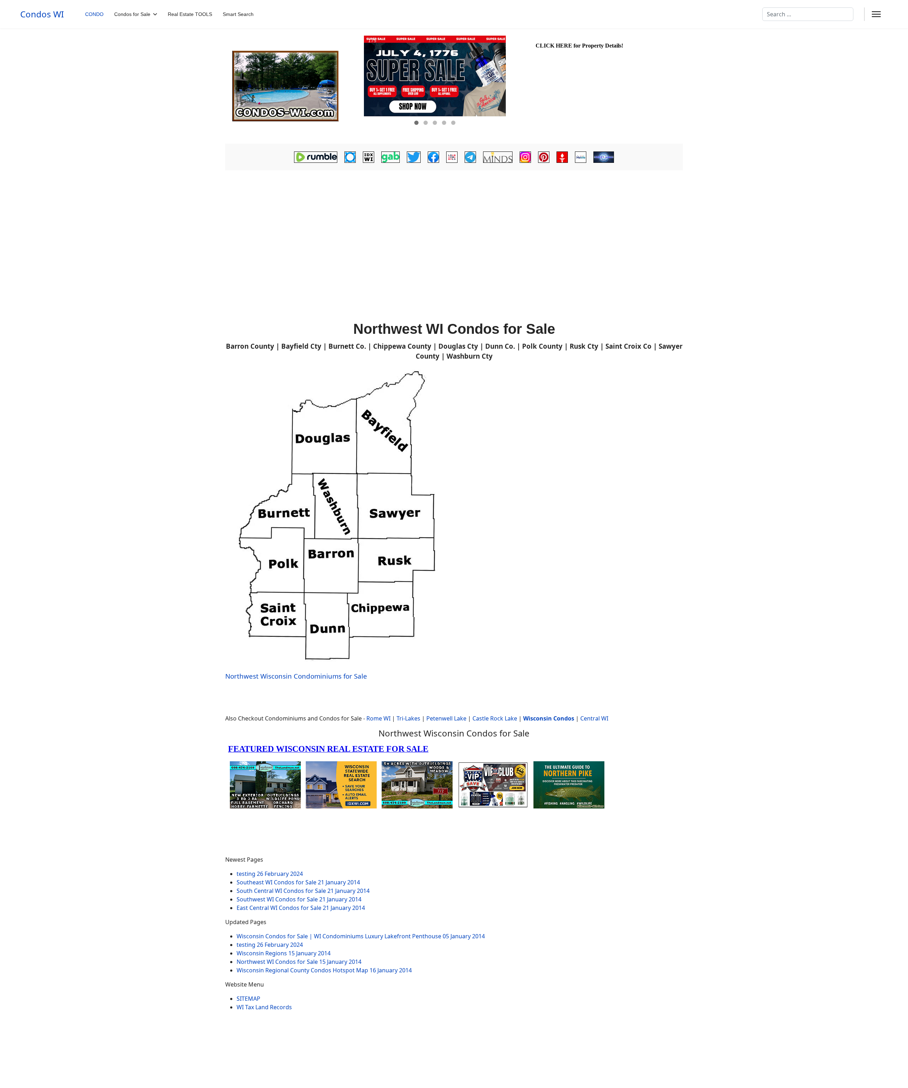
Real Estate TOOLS (190, 14)
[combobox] (807, 14)
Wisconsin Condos (548, 718)
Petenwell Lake (446, 718)
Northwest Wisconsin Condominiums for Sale (296, 676)
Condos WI (42, 14)
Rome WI (378, 718)
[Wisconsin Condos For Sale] (293, 86)
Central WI (594, 718)
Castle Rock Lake (494, 718)
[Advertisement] (454, 225)
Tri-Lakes (408, 718)
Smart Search (238, 14)
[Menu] (876, 14)
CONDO (94, 14)
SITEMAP (248, 999)
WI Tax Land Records (264, 1007)
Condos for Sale (132, 14)
